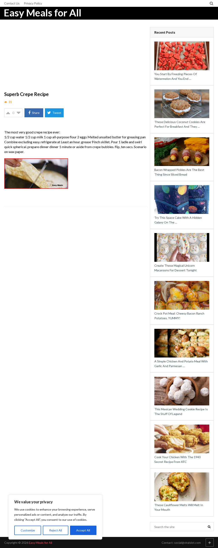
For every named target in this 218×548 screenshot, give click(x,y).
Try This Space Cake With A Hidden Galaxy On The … (178, 220)
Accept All (83, 530)
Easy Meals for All (42, 13)
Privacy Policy (33, 3)
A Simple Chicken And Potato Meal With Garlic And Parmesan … (181, 363)
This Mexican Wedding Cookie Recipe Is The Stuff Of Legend (181, 411)
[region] (55, 517)
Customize (28, 530)
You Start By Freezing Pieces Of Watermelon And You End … (175, 76)
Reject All (55, 530)
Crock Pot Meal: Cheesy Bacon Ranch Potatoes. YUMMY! (179, 316)
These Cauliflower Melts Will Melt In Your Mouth (178, 507)
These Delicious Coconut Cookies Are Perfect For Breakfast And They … (179, 124)
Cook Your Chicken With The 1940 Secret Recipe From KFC (177, 459)
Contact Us (12, 3)
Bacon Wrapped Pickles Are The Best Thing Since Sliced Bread (179, 172)
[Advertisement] (75, 58)
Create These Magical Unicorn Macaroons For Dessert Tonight (175, 268)
